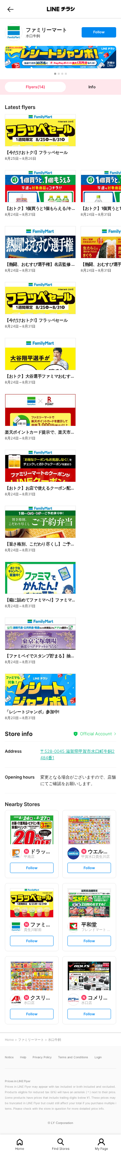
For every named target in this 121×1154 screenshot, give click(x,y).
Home (19, 1148)
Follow (99, 33)
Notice (9, 1057)
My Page (101, 1148)
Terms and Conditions (73, 1057)
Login (98, 1057)
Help (23, 1057)
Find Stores (60, 1148)
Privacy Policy (42, 1057)
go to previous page (10, 9)
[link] (14, 32)
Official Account (96, 733)
